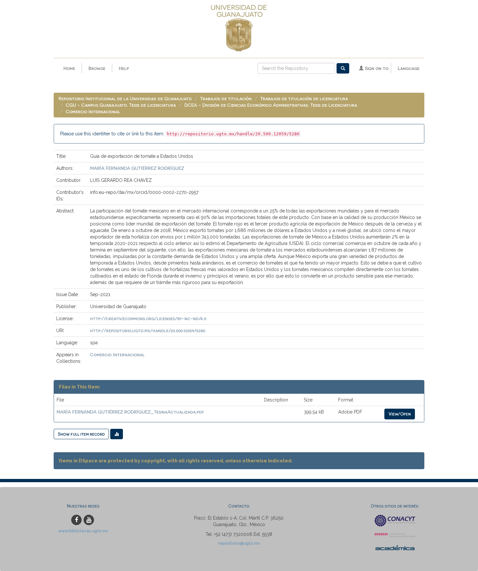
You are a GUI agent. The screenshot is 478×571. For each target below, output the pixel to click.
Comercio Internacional (93, 111)
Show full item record (81, 433)
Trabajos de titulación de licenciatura (304, 98)
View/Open (400, 413)
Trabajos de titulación (226, 98)
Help (124, 68)
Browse (96, 68)
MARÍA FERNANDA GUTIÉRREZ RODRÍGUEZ (137, 168)
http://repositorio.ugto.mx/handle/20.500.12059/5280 (147, 330)
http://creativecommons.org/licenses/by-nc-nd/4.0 (148, 318)
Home (69, 68)
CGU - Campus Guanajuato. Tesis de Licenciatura (121, 105)
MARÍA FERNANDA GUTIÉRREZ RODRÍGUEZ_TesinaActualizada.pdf (130, 412)
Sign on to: (376, 68)
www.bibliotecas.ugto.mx (83, 530)
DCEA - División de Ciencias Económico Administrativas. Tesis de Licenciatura (270, 105)
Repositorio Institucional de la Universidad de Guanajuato (125, 98)
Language (408, 68)
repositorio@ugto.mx (239, 543)
